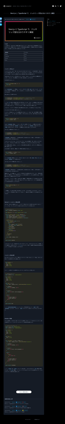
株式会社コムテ (37, 419)
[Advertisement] (24, 381)
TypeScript (33, 19)
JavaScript (25, 410)
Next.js (27, 19)
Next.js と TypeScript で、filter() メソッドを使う (15, 411)
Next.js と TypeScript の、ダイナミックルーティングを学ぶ (16, 403)
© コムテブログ (28, 419)
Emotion (25, 406)
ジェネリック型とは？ (52, 21)
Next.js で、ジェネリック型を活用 (54, 22)
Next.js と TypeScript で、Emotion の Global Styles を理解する (18, 407)
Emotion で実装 (51, 25)
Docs (24, 402)
